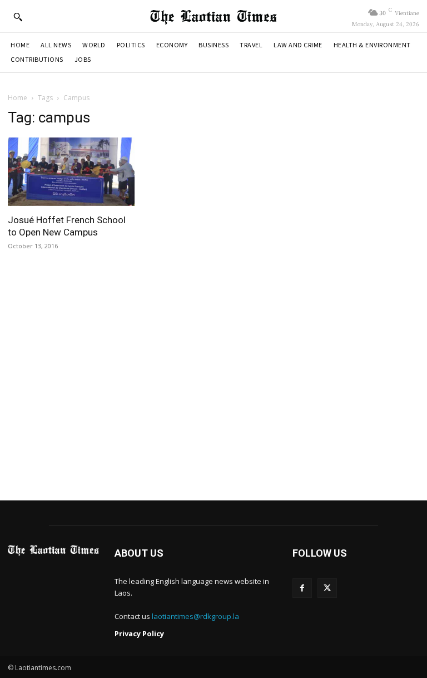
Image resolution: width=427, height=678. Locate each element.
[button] (18, 17)
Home (17, 97)
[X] (327, 588)
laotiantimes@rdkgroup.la (195, 616)
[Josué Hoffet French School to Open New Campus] (71, 172)
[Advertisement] (213, 385)
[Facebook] (302, 588)
